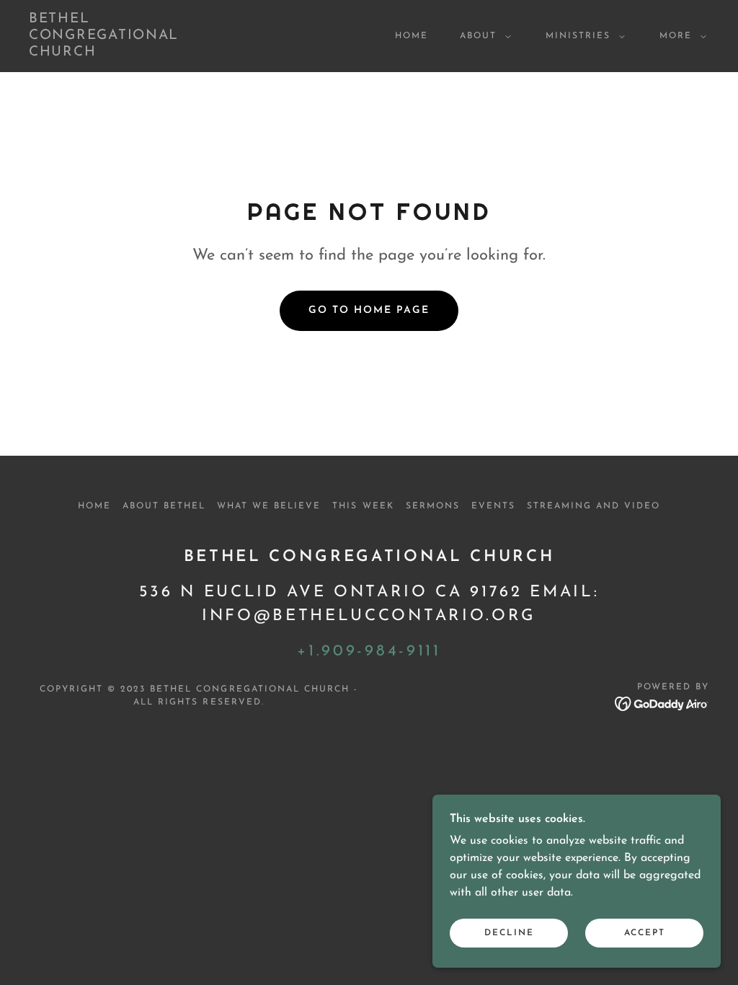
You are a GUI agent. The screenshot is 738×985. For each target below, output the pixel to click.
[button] (482, 36)
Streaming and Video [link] (593, 506)
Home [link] (411, 36)
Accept (644, 933)
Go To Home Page (369, 310)
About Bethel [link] (164, 506)
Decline (509, 933)
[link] (119, 52)
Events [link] (493, 506)
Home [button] (94, 506)
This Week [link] (363, 506)
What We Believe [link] (269, 506)
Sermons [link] (433, 506)
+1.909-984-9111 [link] (368, 651)
